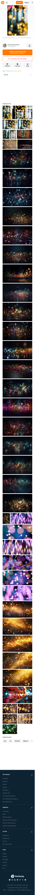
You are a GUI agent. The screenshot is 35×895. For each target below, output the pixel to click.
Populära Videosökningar (9, 892)
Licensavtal (6, 877)
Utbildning (5, 856)
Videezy (5, 850)
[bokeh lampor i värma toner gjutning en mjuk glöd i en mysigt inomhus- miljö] (10, 158)
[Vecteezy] (2, 2)
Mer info (6, 74)
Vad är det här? (17, 71)
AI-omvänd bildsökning (9, 862)
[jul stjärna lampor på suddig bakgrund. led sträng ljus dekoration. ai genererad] (10, 754)
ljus (5, 807)
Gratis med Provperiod (17, 52)
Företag (5, 853)
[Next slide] (28, 807)
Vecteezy (5, 847)
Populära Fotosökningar (9, 889)
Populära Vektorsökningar (10, 886)
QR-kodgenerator (7, 868)
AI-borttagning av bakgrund (10, 865)
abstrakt (17, 807)
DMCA (4, 880)
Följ (29, 46)
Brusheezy (5, 844)
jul (10, 807)
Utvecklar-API (6, 859)
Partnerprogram (7, 883)
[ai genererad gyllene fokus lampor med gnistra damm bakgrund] (17, 655)
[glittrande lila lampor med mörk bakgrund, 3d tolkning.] (13, 564)
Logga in (27, 2)
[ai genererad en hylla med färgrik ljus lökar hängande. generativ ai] (17, 740)
